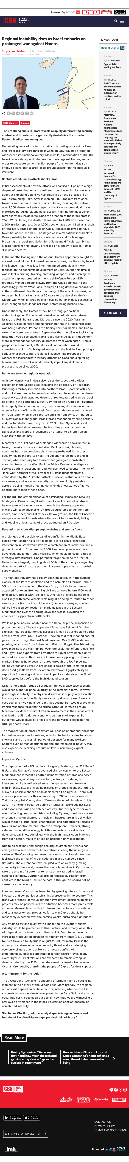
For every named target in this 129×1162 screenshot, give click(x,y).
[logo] (17, 21)
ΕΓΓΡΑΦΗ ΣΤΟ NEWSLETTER (23, 1133)
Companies (114, 60)
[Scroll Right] (114, 1059)
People (112, 79)
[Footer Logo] (13, 1089)
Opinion (25, 122)
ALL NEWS (110, 313)
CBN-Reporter (10, 122)
